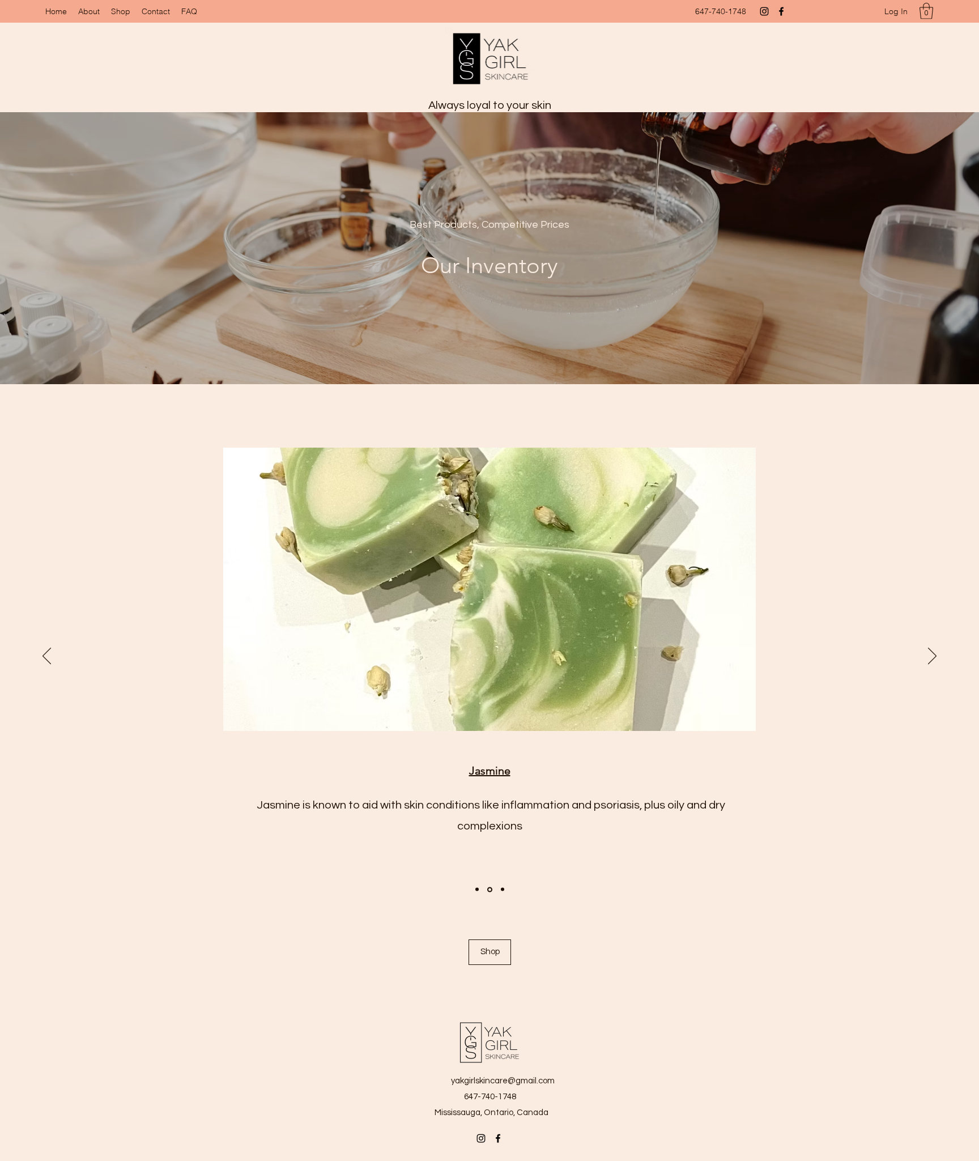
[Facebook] (781, 11)
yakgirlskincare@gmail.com (503, 1081)
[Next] (932, 657)
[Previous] (46, 657)
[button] (926, 11)
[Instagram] (764, 11)
